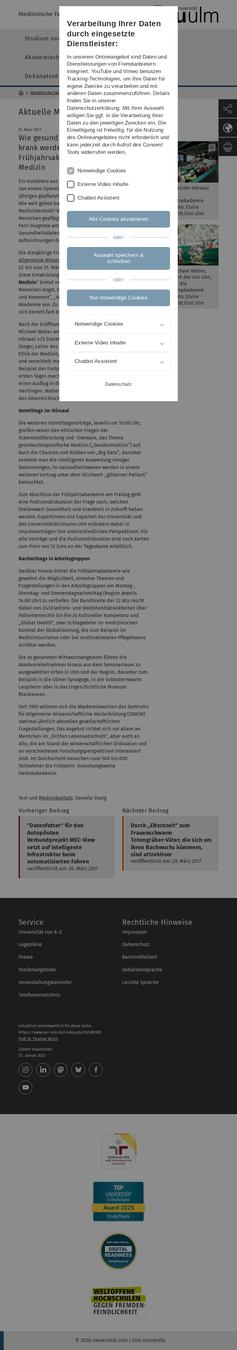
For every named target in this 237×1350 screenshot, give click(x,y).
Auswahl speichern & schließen (118, 258)
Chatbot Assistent (98, 198)
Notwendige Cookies (101, 171)
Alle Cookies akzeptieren (118, 219)
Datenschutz (118, 384)
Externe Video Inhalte (102, 184)
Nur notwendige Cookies (118, 298)
